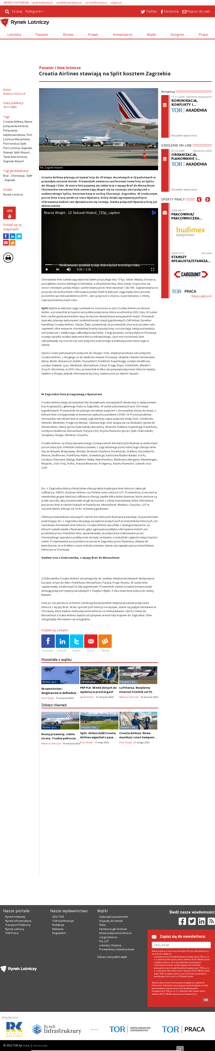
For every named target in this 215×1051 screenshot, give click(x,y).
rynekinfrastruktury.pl (69, 2)
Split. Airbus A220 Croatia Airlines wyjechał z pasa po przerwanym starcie (99, 737)
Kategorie (33, 11)
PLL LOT (104, 941)
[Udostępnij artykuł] (12, 236)
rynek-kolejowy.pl (42, 2)
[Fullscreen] (152, 269)
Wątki (151, 34)
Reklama (57, 929)
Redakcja (58, 925)
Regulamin (59, 933)
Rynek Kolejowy (15, 916)
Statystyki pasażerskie (113, 916)
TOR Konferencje (63, 921)
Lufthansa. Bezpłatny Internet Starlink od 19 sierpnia (135, 692)
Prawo (93, 34)
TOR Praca (11, 933)
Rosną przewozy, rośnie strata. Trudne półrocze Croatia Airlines (58, 738)
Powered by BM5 (40, 1045)
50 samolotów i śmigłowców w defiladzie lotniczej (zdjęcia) (58, 693)
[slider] (99, 264)
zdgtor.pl (116, 2)
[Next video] (57, 269)
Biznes (68, 34)
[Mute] (68, 269)
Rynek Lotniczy (14, 929)
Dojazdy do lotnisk (111, 921)
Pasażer (42, 34)
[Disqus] (99, 822)
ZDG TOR (58, 916)
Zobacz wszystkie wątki (112, 957)
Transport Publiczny (18, 925)
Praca (203, 34)
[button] (199, 206)
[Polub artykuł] (6, 236)
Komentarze (122, 34)
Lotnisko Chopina (110, 945)
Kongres (177, 34)
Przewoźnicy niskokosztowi (116, 949)
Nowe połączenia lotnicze (115, 933)
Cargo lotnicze (108, 937)
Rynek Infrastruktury (18, 921)
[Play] (46, 269)
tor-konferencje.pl (96, 2)
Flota (102, 925)
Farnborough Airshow (113, 929)
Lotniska (14, 34)
